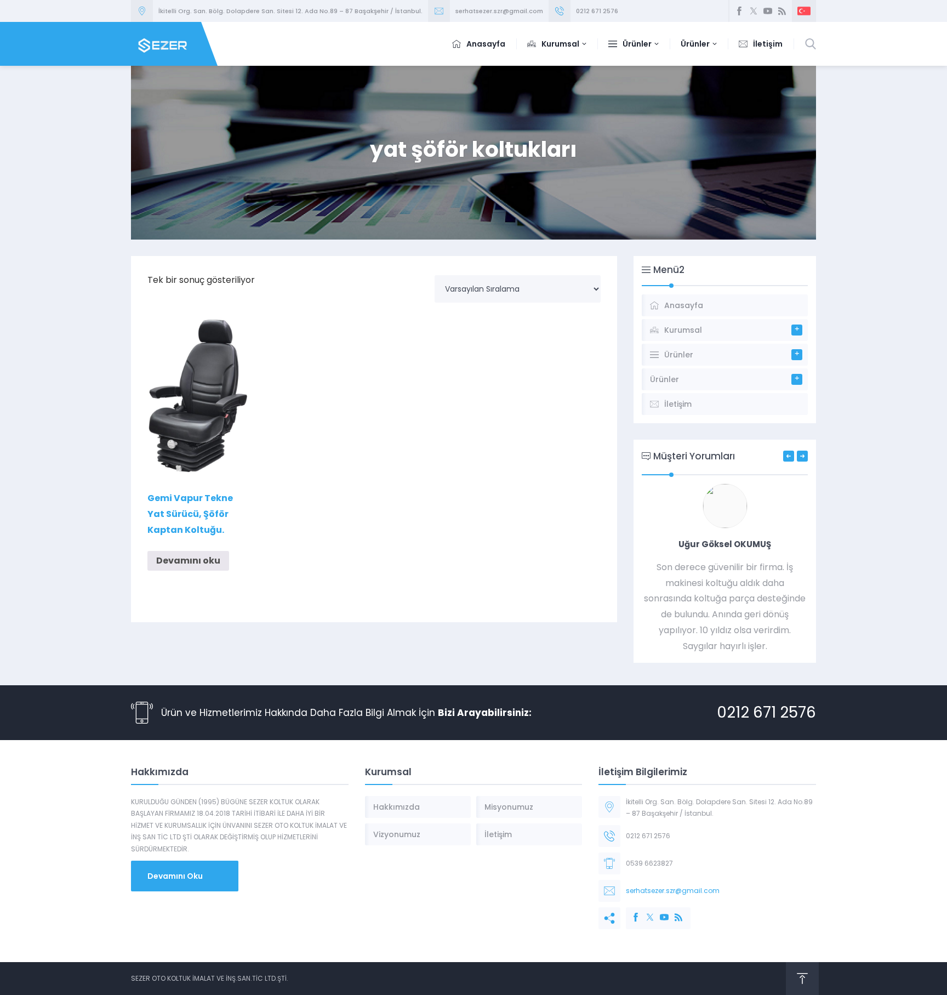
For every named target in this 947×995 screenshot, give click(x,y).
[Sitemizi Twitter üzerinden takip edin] (753, 11)
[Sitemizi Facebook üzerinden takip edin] (739, 11)
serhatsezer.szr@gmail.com (499, 11)
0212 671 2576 (597, 11)
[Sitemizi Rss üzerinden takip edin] (782, 11)
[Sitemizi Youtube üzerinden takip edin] (767, 11)
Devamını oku (188, 560)
